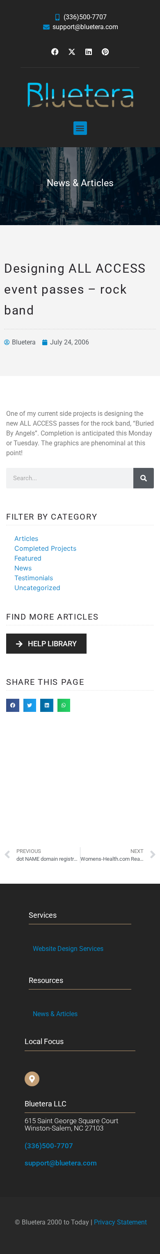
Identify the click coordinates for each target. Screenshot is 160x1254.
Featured (27, 558)
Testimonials (33, 578)
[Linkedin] (88, 51)
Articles (26, 538)
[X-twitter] (71, 51)
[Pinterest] (105, 51)
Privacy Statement (120, 1222)
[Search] (143, 478)
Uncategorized (37, 588)
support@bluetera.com (61, 1163)
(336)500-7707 (49, 1146)
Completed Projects (45, 548)
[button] (80, 128)
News (23, 568)
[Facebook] (55, 51)
